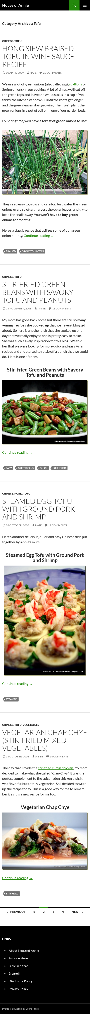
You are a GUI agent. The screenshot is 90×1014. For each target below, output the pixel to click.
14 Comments (59, 756)
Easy (9, 468)
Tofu (18, 41)
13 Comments (61, 308)
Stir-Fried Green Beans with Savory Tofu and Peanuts (37, 292)
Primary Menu (85, 5)
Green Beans (26, 468)
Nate (33, 72)
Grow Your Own (33, 251)
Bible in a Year (18, 966)
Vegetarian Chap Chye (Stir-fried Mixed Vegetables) (44, 740)
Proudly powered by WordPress (20, 1008)
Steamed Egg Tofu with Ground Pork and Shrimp (38, 509)
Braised (11, 251)
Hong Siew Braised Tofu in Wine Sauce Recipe (38, 56)
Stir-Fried (60, 468)
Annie (42, 308)
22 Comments (52, 72)
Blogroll (14, 973)
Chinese (7, 41)
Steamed (11, 699)
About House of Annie (24, 950)
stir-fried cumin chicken (55, 768)
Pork (18, 493)
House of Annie (15, 5)
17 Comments (57, 525)
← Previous (16, 911)
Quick (43, 468)
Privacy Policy (18, 989)
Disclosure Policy (21, 981)
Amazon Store (18, 958)
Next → (77, 911)
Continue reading (39, 235)
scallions (75, 84)
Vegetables (31, 724)
